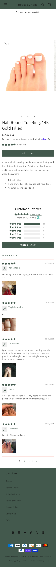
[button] (6, 4)
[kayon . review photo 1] (9, 409)
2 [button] (24, 461)
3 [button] (29, 461)
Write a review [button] (27, 244)
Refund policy (45, 556)
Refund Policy (12, 487)
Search (9, 481)
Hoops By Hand (17, 556)
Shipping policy (43, 561)
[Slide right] (34, 116)
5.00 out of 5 (35, 214)
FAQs (8, 520)
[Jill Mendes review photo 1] (9, 370)
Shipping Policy (13, 494)
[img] (9, 263)
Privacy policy (14, 561)
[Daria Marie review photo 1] (9, 288)
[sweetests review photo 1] (9, 446)
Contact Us (11, 513)
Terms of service (29, 561)
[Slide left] (22, 116)
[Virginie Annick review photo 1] (9, 325)
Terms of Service (13, 500)
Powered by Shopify (30, 556)
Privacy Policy (12, 507)
